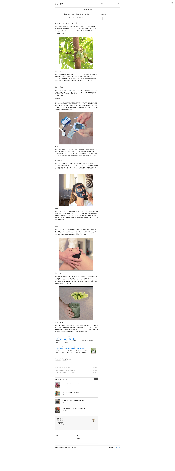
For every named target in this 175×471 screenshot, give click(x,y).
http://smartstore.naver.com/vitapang (65, 346)
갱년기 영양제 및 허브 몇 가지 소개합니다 (62, 369)
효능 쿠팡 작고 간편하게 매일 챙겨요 (65, 339)
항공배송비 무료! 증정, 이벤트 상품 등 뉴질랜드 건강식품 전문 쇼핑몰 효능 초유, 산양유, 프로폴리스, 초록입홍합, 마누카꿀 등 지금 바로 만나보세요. (72, 351)
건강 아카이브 (60, 419)
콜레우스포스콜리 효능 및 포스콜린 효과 (62, 367)
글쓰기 (78, 441)
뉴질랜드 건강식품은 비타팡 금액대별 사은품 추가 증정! (70, 349)
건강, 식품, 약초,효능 (61, 420)
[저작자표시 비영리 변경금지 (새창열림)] (69, 359)
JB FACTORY (117, 447)
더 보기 (95, 379)
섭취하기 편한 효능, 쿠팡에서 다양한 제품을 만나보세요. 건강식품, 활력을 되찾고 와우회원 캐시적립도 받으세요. (76, 341)
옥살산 (66, 211)
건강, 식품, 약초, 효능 (87, 9)
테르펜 (70, 90)
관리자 (78, 438)
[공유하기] (60, 359)
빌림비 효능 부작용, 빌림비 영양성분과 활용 (76, 14)
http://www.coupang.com (62, 337)
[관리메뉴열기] (173, 2)
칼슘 (61, 229)
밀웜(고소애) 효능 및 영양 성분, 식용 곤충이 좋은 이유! (64, 372)
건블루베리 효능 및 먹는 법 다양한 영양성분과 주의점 (64, 370)
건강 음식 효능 (73, 17)
